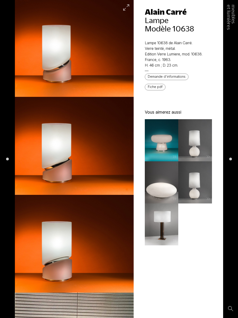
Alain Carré (166, 11)
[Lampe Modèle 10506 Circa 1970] (195, 182)
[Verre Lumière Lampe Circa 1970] (161, 140)
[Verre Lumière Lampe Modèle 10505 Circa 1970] (161, 224)
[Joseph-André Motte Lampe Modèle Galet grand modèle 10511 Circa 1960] (161, 182)
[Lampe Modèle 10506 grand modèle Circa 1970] (195, 140)
